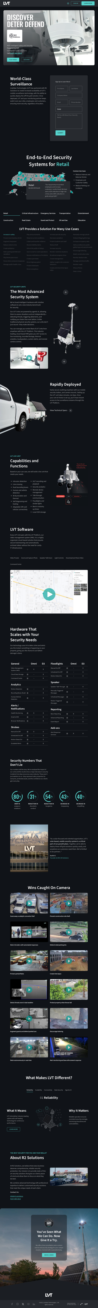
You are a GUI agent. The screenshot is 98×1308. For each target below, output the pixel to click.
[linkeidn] (34, 1304)
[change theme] (68, 3)
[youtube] (28, 1304)
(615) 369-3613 (15, 1199)
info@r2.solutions (16, 1196)
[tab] (11, 213)
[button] (29, 358)
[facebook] (12, 1304)
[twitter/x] (23, 1304)
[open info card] (78, 346)
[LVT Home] (6, 3)
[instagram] (17, 1304)
